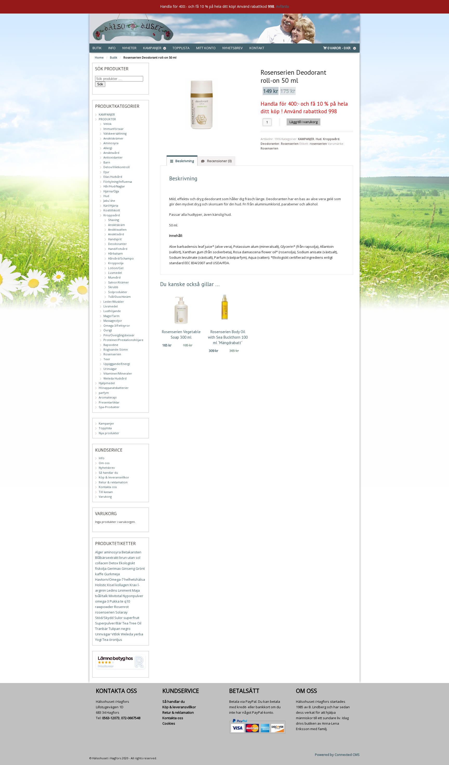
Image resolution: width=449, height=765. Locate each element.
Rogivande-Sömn (115, 349)
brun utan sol (129, 557)
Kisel (111, 585)
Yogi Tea (101, 639)
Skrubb (113, 287)
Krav (133, 585)
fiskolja (101, 568)
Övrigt (107, 330)
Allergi (107, 148)
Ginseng (128, 568)
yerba (138, 634)
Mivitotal (115, 595)
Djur (106, 172)
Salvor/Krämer (118, 282)
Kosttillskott (111, 210)
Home (99, 57)
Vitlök (107, 124)
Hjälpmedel (107, 383)
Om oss (104, 463)
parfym (104, 393)
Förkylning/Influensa (117, 182)
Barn (106, 162)
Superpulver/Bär (108, 623)
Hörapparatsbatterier (114, 388)
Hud (318, 139)
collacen (101, 563)
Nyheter (129, 48)
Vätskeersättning (115, 133)
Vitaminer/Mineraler (117, 373)
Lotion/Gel (115, 268)
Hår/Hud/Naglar (114, 186)
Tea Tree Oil (131, 623)
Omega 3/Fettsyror (116, 325)
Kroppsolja (115, 263)
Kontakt (256, 48)
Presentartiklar (109, 402)
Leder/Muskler (113, 302)
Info (112, 48)
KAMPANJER (306, 139)
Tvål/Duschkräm (119, 297)
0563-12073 (111, 718)
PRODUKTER (107, 119)
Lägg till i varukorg (303, 121)
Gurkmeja (112, 574)
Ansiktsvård (111, 153)
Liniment (124, 590)
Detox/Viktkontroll (116, 167)
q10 (127, 601)
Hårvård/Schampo (121, 258)
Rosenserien (290, 144)
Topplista (181, 48)
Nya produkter (109, 433)
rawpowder (104, 606)
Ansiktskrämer (113, 138)
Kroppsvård (331, 139)
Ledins (112, 590)
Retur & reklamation (113, 482)
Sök (100, 84)
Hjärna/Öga (111, 191)
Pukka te (116, 601)
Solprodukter (117, 292)
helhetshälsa (134, 579)
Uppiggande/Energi (116, 364)
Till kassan (106, 492)
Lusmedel (115, 273)
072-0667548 (130, 718)
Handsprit (115, 239)
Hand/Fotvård (117, 249)
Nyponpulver (133, 595)
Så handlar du (108, 473)
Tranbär (101, 628)
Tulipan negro (119, 628)
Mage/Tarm (111, 316)
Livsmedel (110, 306)
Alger (99, 552)
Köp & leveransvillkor (114, 477)
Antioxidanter (113, 157)
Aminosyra (110, 143)
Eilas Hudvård (112, 177)
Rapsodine (110, 345)
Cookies (168, 723)
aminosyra (112, 552)
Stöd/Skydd (104, 617)
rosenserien (318, 144)
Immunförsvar (113, 129)
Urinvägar (110, 369)
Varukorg (105, 496)
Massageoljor (112, 321)
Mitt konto (206, 48)
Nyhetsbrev (232, 48)
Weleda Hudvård (115, 378)
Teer (106, 359)
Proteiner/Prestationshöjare (123, 340)
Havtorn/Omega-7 (109, 579)
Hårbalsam (115, 253)
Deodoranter (270, 144)
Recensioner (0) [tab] (219, 161)
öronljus (115, 639)
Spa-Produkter (109, 407)
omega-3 (102, 601)
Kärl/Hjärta (110, 205)
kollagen (122, 585)
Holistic (100, 585)
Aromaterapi (108, 397)
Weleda (127, 634)
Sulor (118, 617)
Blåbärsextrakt (106, 557)
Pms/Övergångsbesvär (119, 335)
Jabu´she (109, 201)
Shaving (113, 220)
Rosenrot (121, 606)
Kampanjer (152, 48)
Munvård (114, 277)
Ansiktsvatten (117, 229)
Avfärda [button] (282, 6)
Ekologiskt (127, 563)
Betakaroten (131, 552)
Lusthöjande (112, 311)
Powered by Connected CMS (337, 754)
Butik (97, 48)
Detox (113, 563)
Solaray (121, 612)
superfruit (131, 617)
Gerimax (114, 568)
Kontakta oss (108, 487)
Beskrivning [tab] (184, 161)
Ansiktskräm (116, 225)
